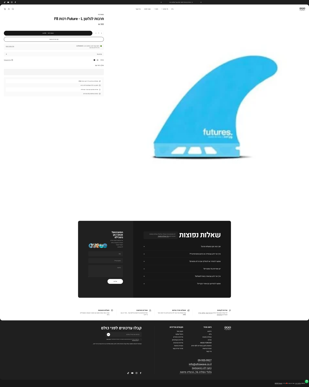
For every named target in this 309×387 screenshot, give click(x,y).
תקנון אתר (180, 331)
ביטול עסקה (179, 334)
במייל (199, 313)
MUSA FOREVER (206, 343)
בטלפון (203, 313)
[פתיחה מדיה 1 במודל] (208, 110)
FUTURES (101, 15)
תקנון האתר (108, 339)
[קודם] (201, 2)
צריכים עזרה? (7, 60)
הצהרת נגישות (207, 349)
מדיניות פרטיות (178, 343)
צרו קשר (209, 351)
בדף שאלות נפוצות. (163, 236)
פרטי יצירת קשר (178, 349)
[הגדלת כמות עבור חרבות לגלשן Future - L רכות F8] (95, 33)
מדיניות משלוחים (177, 340)
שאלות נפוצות (207, 337)
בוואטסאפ (219, 315)
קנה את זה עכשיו (53, 39)
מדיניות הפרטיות (135, 340)
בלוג (210, 334)
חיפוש (209, 331)
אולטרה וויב (298, 383)
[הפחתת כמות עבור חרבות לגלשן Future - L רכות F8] (102, 33)
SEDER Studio (278, 383)
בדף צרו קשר (209, 313)
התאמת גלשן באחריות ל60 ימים (201, 346)
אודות (210, 340)
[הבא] (161, 2)
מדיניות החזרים (178, 337)
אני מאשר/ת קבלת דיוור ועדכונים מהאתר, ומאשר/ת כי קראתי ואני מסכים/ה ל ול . (122, 340)
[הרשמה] (108, 334)
